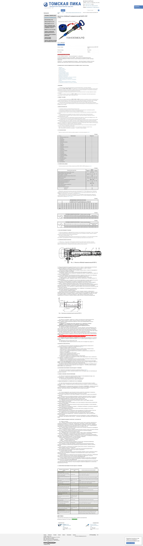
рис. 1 (64, 241)
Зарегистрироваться (47, 7)
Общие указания (61, 68)
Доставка (54, 534)
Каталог (63, 10)
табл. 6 (85, 369)
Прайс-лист (50, 534)
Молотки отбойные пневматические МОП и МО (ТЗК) (73, 12)
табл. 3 (79, 193)
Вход (52, 7)
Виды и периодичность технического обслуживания (68, 79)
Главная (59, 12)
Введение (60, 67)
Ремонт (61, 80)
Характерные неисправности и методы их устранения (68, 82)
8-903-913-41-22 (88, 4)
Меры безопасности (62, 69)
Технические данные (62, 71)
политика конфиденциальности (80, 536)
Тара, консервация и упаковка (64, 72)
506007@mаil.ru (96, 7)
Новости (63, 534)
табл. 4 (69, 196)
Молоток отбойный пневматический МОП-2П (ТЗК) (67, 525)
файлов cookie (136, 540)
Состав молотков (62, 70)
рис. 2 (92, 283)
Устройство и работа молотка (64, 73)
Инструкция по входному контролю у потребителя (68, 81)
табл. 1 (89, 132)
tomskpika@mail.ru (89, 7)
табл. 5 (72, 196)
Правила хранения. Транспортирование (66, 78)
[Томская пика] (71, 4)
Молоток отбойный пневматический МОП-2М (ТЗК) (94, 525)
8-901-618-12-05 (88, 5)
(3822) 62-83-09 (95, 5)
